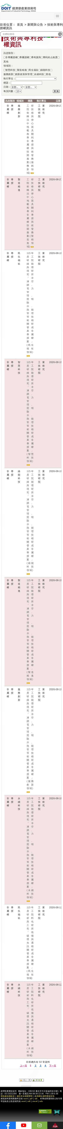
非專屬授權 (11, 57)
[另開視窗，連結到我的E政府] (57, 1112)
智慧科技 (10, 69)
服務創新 (8, 74)
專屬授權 (24, 57)
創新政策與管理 (23, 74)
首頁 (20, 24)
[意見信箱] (39, 1125)
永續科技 (39, 74)
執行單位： (10, 78)
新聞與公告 (35, 24)
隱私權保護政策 (8, 1096)
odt (36, 1099)
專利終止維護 (50, 57)
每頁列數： (10, 91)
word (23, 1101)
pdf (31, 1099)
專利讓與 (36, 57)
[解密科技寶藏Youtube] (24, 1125)
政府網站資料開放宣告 (45, 1096)
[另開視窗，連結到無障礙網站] (45, 1111)
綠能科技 (45, 69)
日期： (7, 87)
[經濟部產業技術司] (18, 6)
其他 (6, 61)
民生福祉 (34, 69)
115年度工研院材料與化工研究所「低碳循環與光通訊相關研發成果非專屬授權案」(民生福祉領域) (30, 942)
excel (35, 1101)
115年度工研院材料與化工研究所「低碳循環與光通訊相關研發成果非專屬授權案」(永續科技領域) (30, 1020)
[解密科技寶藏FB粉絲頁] (8, 1125)
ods (41, 1101)
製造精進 (22, 69)
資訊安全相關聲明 (25, 1096)
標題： (7, 83)
